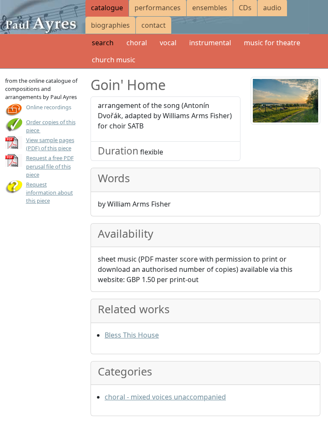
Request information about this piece (49, 192)
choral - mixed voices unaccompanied (165, 397)
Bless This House (132, 335)
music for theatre (272, 42)
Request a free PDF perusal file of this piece (50, 166)
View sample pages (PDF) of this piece (50, 144)
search (103, 42)
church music (113, 59)
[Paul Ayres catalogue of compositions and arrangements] (42, 17)
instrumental (210, 42)
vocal (168, 42)
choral (136, 42)
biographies (110, 25)
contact (153, 25)
